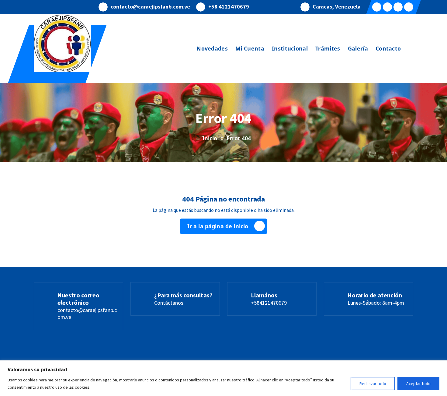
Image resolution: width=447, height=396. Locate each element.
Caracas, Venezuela (337, 6)
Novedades (212, 48)
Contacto (388, 48)
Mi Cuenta (249, 48)
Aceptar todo (418, 383)
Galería (358, 48)
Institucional (290, 48)
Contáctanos (168, 302)
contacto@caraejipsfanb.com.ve (150, 6)
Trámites (327, 48)
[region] (223, 378)
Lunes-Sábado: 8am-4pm (376, 302)
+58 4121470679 (228, 6)
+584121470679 (269, 302)
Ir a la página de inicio (217, 226)
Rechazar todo (372, 383)
